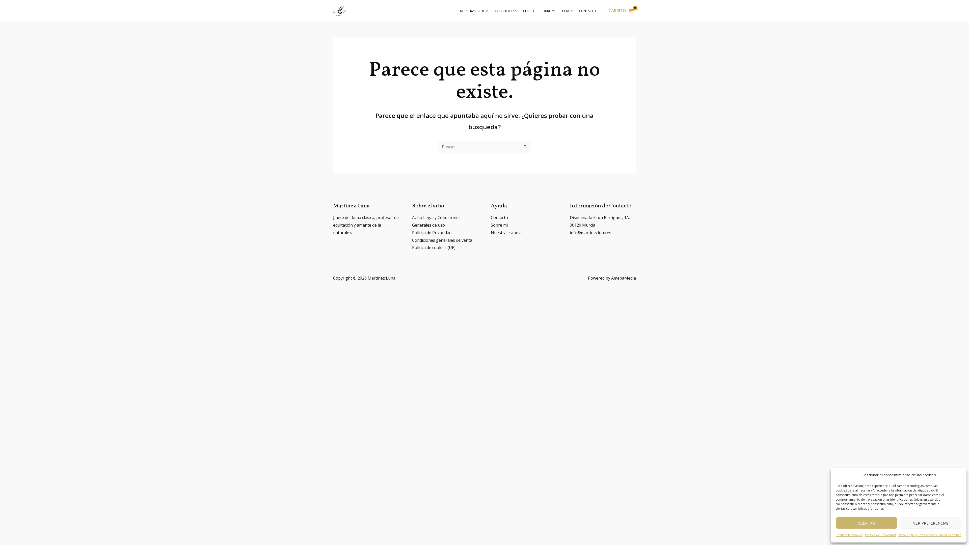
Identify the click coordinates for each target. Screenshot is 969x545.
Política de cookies (849, 535)
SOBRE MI (548, 11)
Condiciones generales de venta (442, 240)
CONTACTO (587, 11)
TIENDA (567, 11)
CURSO (528, 11)
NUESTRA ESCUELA (474, 11)
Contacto (499, 217)
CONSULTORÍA (506, 11)
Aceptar (866, 523)
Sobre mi (499, 225)
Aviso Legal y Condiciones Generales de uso (929, 535)
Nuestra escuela (506, 232)
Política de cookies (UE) (433, 247)
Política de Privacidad (880, 535)
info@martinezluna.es (590, 232)
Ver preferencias (930, 523)
